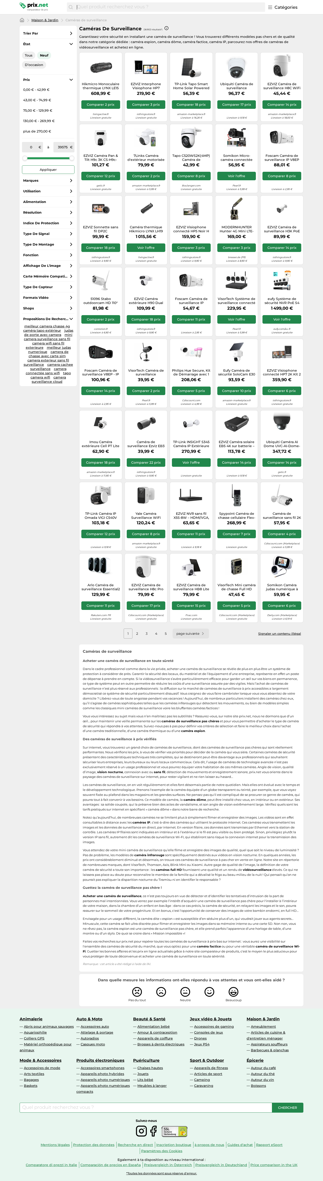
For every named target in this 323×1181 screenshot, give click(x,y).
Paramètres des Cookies (161, 1151)
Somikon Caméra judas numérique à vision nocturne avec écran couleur (282, 587)
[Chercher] (70, 7)
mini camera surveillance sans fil (48, 337)
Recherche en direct (135, 1145)
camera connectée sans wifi (46, 371)
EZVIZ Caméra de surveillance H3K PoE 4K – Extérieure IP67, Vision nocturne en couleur (282, 229)
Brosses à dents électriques (160, 1044)
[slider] (24, 158)
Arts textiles (34, 1074)
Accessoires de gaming (214, 1026)
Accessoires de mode (42, 1068)
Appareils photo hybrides (102, 1074)
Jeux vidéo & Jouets (211, 1019)
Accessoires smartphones (102, 1068)
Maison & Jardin (44, 20)
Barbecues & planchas (270, 1050)
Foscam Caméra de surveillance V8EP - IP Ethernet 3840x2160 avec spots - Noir (100, 373)
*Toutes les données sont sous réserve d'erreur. (161, 1173)
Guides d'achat (240, 1145)
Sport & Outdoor (207, 1060)
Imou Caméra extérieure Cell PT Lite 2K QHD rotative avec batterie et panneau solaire (100, 444)
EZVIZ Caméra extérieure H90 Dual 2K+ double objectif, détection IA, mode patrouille (146, 301)
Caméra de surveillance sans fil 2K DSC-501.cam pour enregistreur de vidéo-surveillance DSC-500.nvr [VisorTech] (282, 516)
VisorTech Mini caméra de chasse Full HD (237, 587)
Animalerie (31, 1019)
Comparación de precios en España (110, 1165)
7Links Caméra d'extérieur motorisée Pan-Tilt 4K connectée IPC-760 (146, 158)
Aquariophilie (35, 1032)
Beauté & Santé (149, 1019)
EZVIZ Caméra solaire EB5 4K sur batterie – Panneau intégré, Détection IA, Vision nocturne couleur (236, 444)
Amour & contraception (157, 1032)
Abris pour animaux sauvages (49, 1026)
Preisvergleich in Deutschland (221, 1165)
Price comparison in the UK (273, 1165)
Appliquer (48, 169)
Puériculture (146, 1060)
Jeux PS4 (202, 1044)
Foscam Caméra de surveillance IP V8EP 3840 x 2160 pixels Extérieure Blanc (282, 158)
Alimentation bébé (153, 1026)
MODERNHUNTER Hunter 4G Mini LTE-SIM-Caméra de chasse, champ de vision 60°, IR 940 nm (236, 229)
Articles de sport (208, 1074)
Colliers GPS (34, 1038)
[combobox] (169, 7)
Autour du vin (262, 1080)
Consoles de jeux (208, 1032)
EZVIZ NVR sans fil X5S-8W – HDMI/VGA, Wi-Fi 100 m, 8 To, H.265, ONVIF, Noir (191, 516)
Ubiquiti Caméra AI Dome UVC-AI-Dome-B (282, 444)
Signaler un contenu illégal (279, 633)
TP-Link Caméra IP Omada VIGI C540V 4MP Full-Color (101, 516)
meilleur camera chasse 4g (47, 326)
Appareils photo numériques (105, 1080)
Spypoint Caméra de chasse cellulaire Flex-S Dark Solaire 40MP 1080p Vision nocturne (237, 516)
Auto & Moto (89, 1019)
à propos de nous (209, 1145)
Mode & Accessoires (40, 1060)
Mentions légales (55, 1145)
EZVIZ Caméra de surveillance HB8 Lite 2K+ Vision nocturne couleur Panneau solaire (191, 587)
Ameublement (263, 1026)
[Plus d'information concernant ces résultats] (166, 28)
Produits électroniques (100, 1060)
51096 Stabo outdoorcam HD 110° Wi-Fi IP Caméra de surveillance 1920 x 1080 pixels (100, 301)
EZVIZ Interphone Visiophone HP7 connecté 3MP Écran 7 (146, 86)
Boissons (258, 1086)
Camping (202, 1080)
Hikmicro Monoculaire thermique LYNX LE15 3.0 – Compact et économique (100, 86)
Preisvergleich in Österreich (168, 1165)
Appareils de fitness (211, 1068)
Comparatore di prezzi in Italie (51, 1165)
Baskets (30, 1086)
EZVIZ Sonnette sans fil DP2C (100, 229)
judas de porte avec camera (48, 332)
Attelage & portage (97, 1032)
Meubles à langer (152, 1086)
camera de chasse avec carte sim (49, 354)
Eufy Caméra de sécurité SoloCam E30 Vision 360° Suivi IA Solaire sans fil (236, 373)
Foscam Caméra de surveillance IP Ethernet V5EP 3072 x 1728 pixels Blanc (191, 301)
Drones (200, 1038)
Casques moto (93, 1044)
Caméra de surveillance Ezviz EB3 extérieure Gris (146, 444)
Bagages (31, 1080)
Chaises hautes (150, 1068)
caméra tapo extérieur (42, 330)
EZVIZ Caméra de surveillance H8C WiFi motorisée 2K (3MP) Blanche (282, 86)
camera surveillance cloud (49, 379)
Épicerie (255, 1060)
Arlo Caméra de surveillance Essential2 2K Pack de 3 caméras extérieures (101, 587)
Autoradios (90, 1038)
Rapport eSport (269, 1145)
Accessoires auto (95, 1026)
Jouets (142, 1074)
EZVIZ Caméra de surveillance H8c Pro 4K (146, 587)
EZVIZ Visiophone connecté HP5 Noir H (191, 229)
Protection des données (93, 1145)
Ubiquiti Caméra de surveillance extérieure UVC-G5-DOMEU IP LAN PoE (236, 86)
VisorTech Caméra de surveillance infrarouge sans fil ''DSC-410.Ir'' (146, 373)
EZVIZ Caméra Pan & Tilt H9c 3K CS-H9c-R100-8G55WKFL (100, 158)
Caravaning (203, 1086)
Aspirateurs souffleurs (269, 1044)
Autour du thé (263, 1074)
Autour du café (263, 1068)
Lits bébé (145, 1080)
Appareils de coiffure (155, 1038)
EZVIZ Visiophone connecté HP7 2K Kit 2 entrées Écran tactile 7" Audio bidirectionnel (282, 373)
